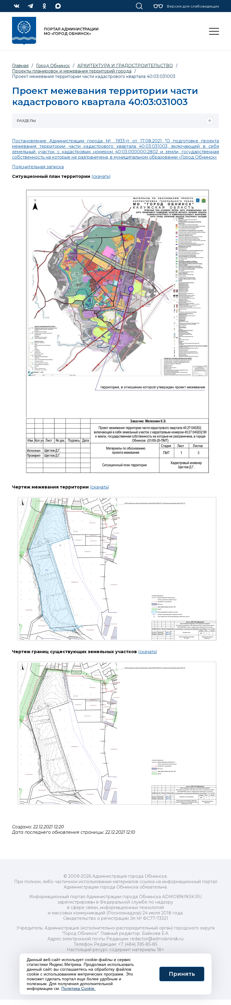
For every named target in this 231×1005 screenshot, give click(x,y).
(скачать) (100, 176)
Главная (20, 65)
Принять (182, 974)
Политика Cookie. (78, 988)
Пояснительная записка (38, 166)
